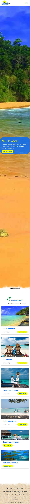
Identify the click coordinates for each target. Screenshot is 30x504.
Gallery (18, 497)
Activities (12, 497)
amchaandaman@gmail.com (16, 491)
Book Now (22, 332)
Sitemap (15, 499)
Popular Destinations (20, 494)
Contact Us (25, 497)
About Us (10, 494)
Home (5, 494)
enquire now (7, 151)
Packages (5, 497)
